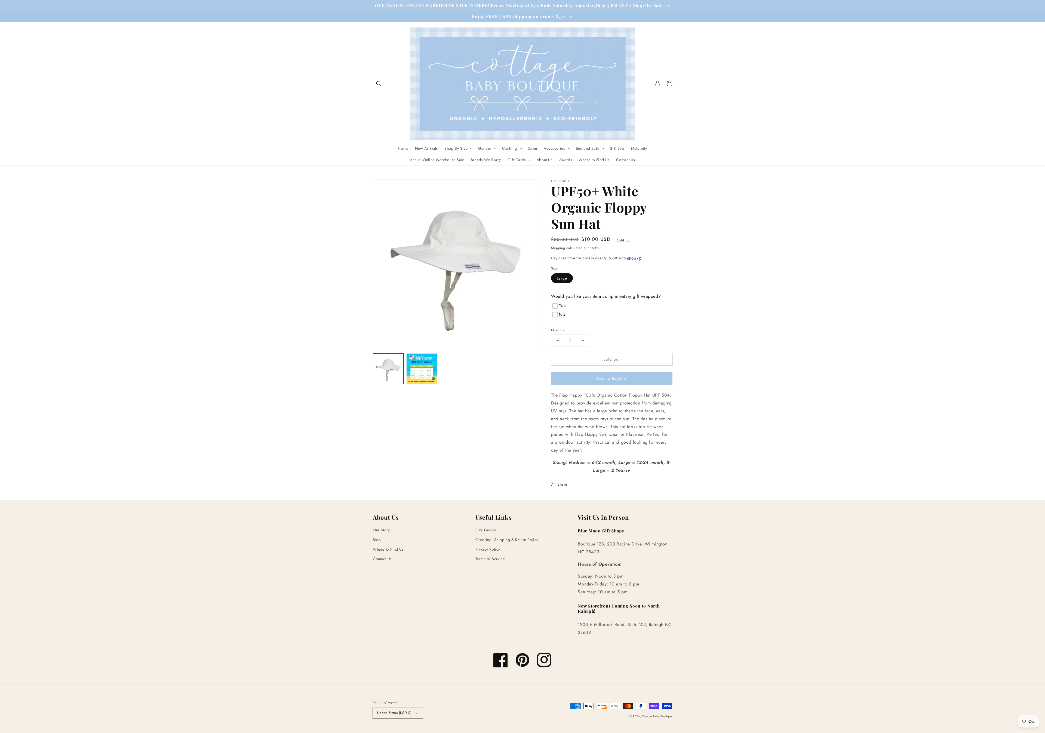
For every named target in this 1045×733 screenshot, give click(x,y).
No (562, 314)
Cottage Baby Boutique (657, 716)
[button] (379, 84)
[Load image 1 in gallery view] (388, 368)
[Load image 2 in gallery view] (421, 368)
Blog (377, 539)
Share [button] (562, 484)
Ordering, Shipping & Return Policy (506, 539)
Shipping (558, 248)
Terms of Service (490, 559)
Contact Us (382, 559)
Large (562, 278)
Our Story (381, 530)
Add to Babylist (611, 378)
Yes (562, 305)
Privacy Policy (487, 549)
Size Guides (486, 530)
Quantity (557, 330)
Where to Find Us (388, 549)
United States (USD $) (394, 712)
